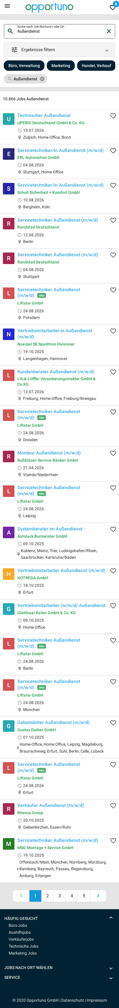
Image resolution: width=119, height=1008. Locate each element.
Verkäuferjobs (21, 939)
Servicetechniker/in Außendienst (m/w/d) (60, 150)
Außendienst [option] (25, 79)
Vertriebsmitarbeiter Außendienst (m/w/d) (61, 570)
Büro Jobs (18, 925)
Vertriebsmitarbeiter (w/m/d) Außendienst (61, 605)
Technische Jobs (23, 946)
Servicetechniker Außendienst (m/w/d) (57, 219)
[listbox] (59, 79)
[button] (59, 50)
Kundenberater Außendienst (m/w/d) (55, 371)
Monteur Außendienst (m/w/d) (49, 453)
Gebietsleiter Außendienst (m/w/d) (53, 722)
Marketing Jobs (23, 953)
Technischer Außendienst (43, 115)
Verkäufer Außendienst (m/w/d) (50, 805)
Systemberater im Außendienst (49, 529)
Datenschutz (72, 1000)
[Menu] (7, 6)
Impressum (97, 1000)
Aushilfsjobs (20, 932)
